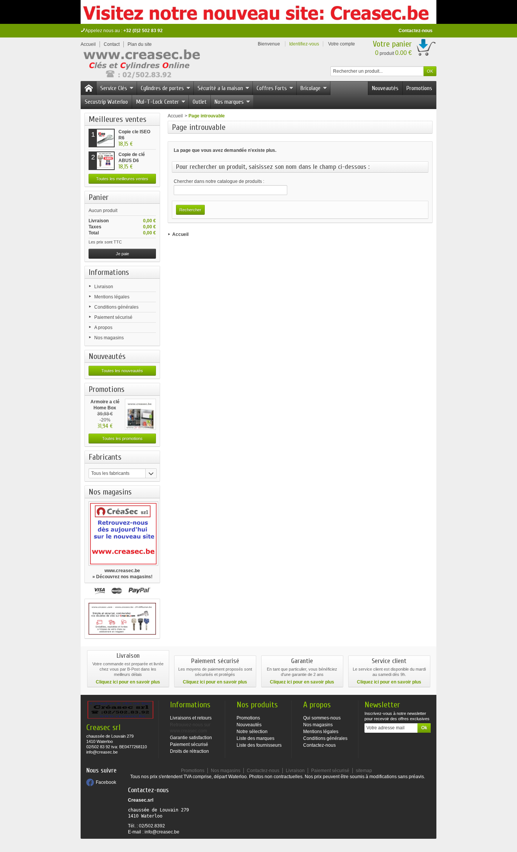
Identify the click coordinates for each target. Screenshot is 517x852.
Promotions (419, 88)
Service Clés (113, 88)
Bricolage (311, 88)
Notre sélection (252, 731)
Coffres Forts (272, 88)
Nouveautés (385, 88)
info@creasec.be (162, 832)
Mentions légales (111, 297)
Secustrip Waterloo (106, 101)
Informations (109, 272)
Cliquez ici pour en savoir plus (128, 682)
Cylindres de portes (162, 88)
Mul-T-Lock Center (157, 101)
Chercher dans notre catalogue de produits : (219, 181)
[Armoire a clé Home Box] (140, 414)
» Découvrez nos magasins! (122, 576)
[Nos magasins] (122, 533)
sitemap (364, 770)
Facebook (106, 782)
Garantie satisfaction (191, 737)
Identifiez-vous (304, 44)
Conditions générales (116, 307)
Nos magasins (109, 337)
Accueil (175, 116)
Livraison (103, 286)
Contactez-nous (416, 30)
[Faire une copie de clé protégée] (122, 619)
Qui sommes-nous (322, 718)
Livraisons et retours (191, 718)
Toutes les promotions (122, 438)
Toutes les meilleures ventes (122, 178)
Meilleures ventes (117, 119)
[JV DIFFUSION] (141, 65)
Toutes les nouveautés (122, 370)
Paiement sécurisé (113, 317)
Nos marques (229, 101)
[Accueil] (88, 88)
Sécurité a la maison (220, 88)
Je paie (122, 253)
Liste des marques (255, 738)
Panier (99, 197)
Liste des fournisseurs (259, 745)
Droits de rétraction (189, 751)
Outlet (200, 101)
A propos (103, 327)
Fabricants (105, 457)
